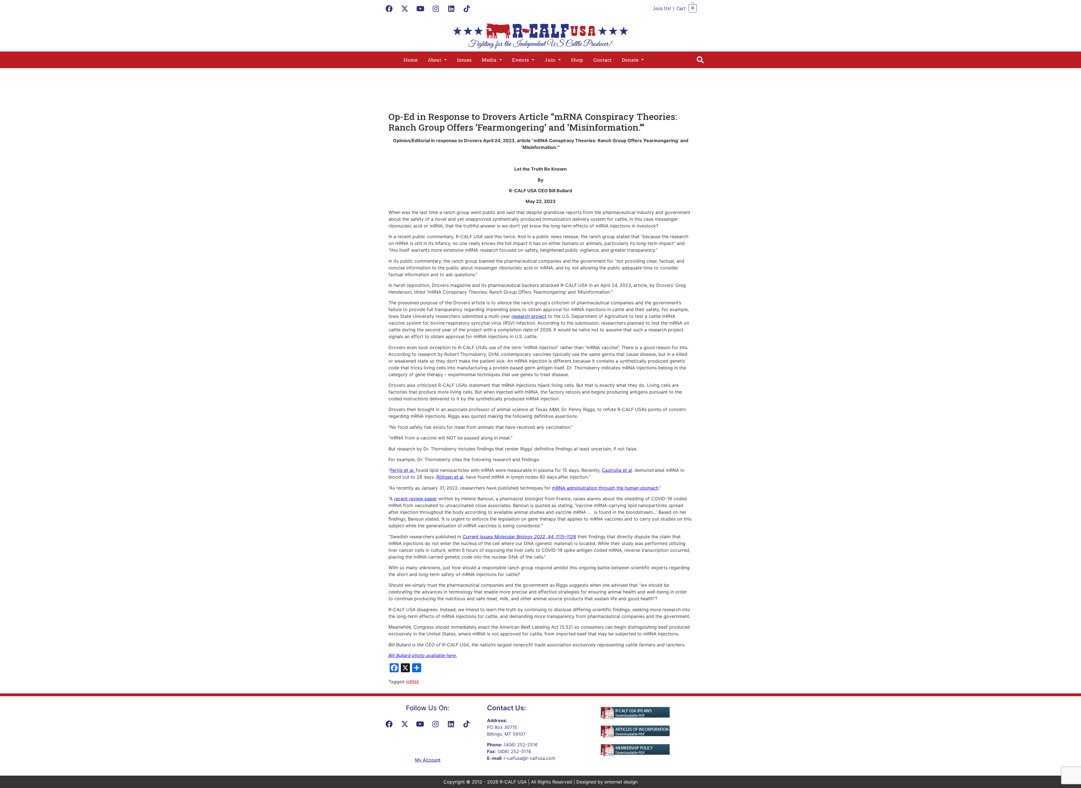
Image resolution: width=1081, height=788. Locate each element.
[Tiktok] (467, 8)
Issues (464, 60)
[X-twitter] (405, 8)
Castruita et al (617, 470)
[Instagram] (436, 8)
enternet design (621, 782)
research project (529, 316)
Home (410, 60)
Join (549, 60)
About (434, 60)
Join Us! (662, 8)
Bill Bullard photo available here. (422, 655)
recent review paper (415, 498)
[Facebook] (389, 8)
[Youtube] (420, 8)
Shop (577, 60)
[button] (437, 60)
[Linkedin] (451, 8)
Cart (681, 8)
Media (489, 60)
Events (520, 60)
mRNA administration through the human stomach (605, 488)
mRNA (412, 681)
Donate (630, 60)
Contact (602, 60)
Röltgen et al (449, 477)
